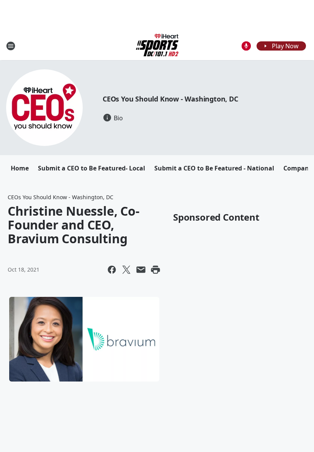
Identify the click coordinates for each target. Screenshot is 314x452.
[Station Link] (157, 45)
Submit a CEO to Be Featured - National (214, 168)
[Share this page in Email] (141, 269)
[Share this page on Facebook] (111, 269)
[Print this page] (155, 269)
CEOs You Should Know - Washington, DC (170, 98)
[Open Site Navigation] (10, 46)
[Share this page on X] (126, 269)
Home (20, 168)
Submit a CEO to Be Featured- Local (91, 168)
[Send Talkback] (246, 46)
